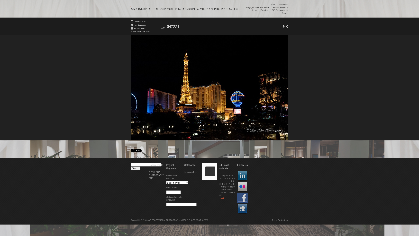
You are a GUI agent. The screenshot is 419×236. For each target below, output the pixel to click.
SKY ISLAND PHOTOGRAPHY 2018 (140, 29)
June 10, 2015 (140, 21)
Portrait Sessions (280, 7)
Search (285, 12)
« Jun (221, 197)
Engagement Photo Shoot (257, 7)
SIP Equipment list (280, 10)
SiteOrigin (284, 220)
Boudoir (264, 10)
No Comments (140, 25)
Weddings (283, 4)
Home (272, 4)
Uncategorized (190, 172)
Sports (254, 10)
